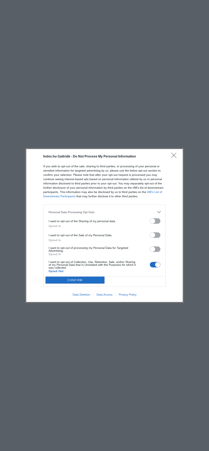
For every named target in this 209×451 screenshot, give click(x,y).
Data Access (104, 294)
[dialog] (104, 225)
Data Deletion (81, 294)
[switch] (155, 221)
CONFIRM (75, 280)
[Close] (175, 157)
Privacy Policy (128, 294)
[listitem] (104, 212)
